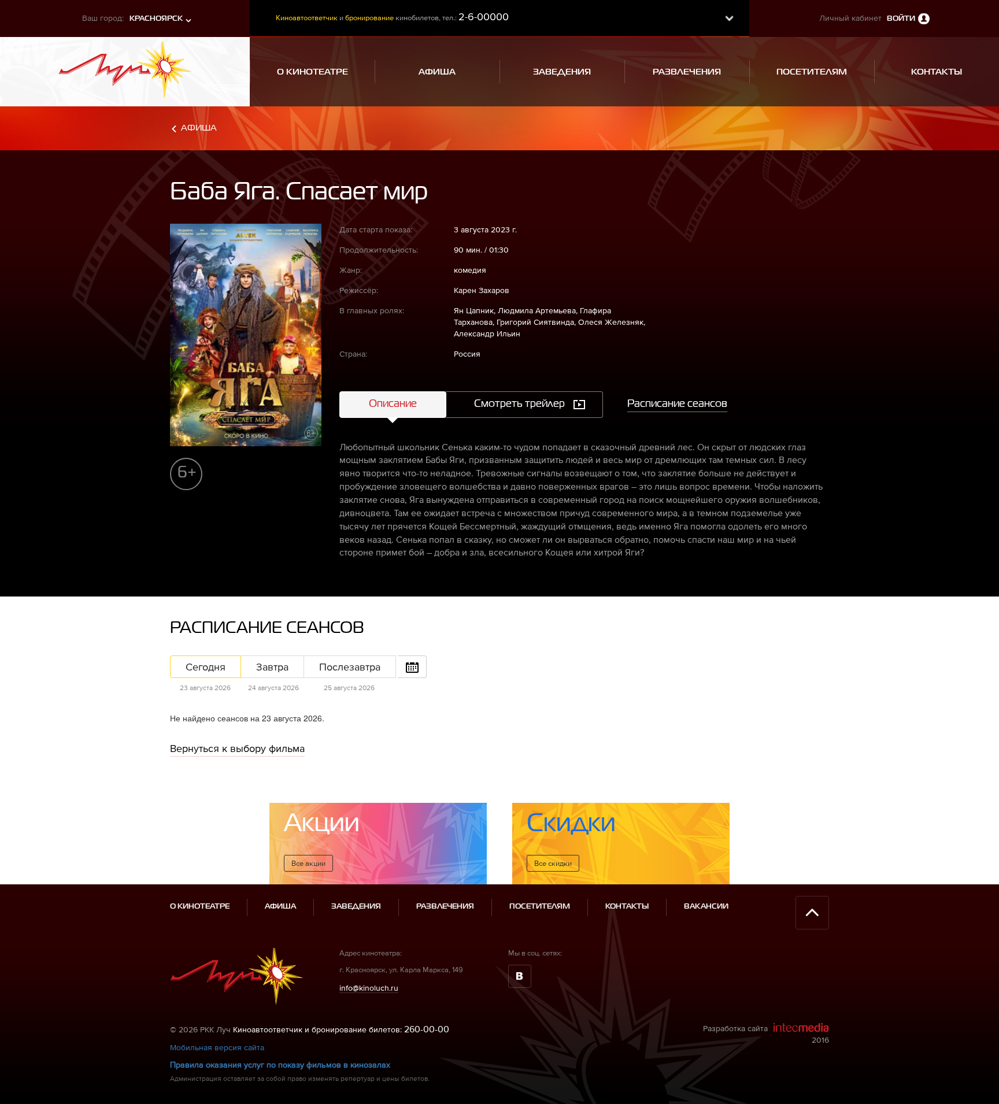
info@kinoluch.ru (368, 987)
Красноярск (156, 19)
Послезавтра (349, 667)
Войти (901, 19)
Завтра (272, 667)
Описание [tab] (393, 404)
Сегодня (205, 667)
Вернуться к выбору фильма (237, 748)
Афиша (199, 128)
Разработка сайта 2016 (766, 1034)
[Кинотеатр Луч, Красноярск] (125, 66)
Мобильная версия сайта (217, 1047)
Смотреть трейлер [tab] (519, 404)
